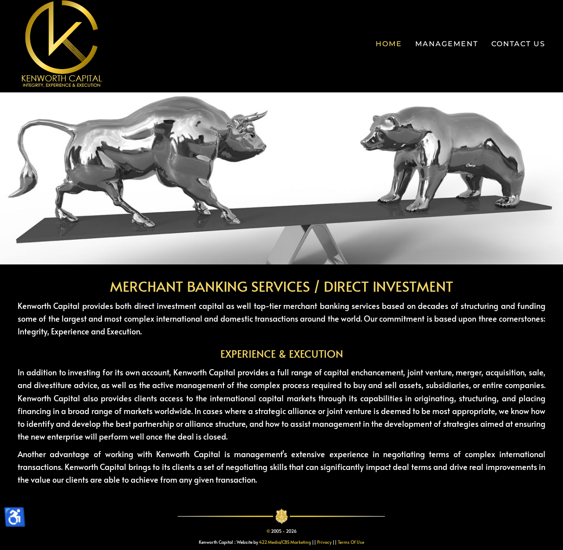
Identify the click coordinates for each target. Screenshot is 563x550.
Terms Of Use (351, 542)
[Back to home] (62, 44)
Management (446, 44)
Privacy (324, 542)
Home (389, 44)
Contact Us (518, 44)
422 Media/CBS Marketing (285, 542)
